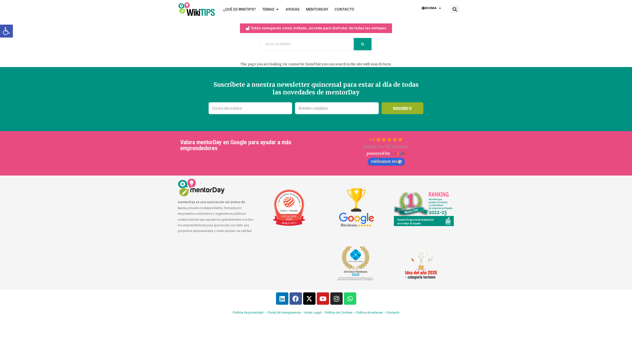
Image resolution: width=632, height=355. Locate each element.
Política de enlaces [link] (369, 312)
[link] (6, 31)
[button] (455, 9)
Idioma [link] (430, 8)
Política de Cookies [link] (338, 312)
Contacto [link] (392, 312)
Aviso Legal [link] (312, 312)
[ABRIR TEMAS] (277, 9)
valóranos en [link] (384, 161)
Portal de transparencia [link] (284, 312)
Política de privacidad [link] (248, 312)
